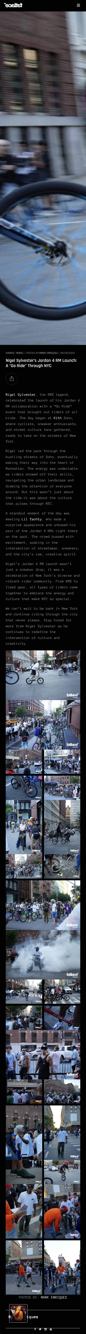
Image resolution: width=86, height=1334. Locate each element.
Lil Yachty (32, 519)
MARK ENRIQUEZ (54, 1297)
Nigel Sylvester (21, 394)
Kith (58, 418)
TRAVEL (20, 353)
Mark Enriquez (48, 353)
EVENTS (10, 353)
